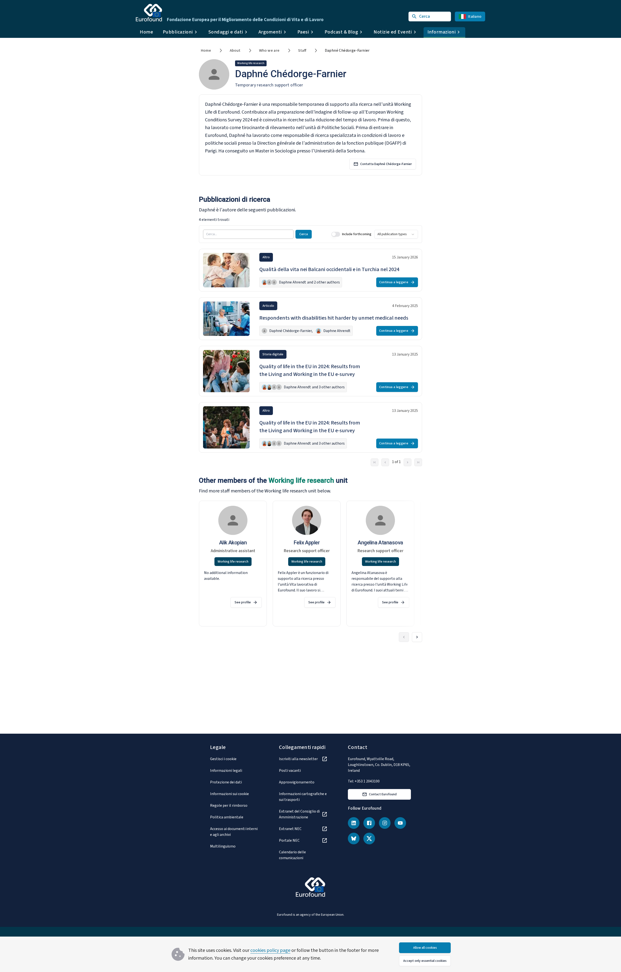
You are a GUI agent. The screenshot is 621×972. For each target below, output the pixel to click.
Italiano (474, 16)
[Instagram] (385, 823)
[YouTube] (400, 823)
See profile (243, 602)
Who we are (269, 50)
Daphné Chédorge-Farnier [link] (347, 50)
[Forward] (417, 637)
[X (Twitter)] (369, 838)
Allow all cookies (425, 947)
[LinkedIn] (354, 823)
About (235, 50)
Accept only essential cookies (425, 960)
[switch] (335, 234)
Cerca (303, 234)
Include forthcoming (356, 234)
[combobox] (396, 234)
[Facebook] (369, 823)
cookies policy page (270, 950)
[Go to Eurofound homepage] (149, 12)
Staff (302, 50)
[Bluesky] (354, 838)
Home (146, 32)
